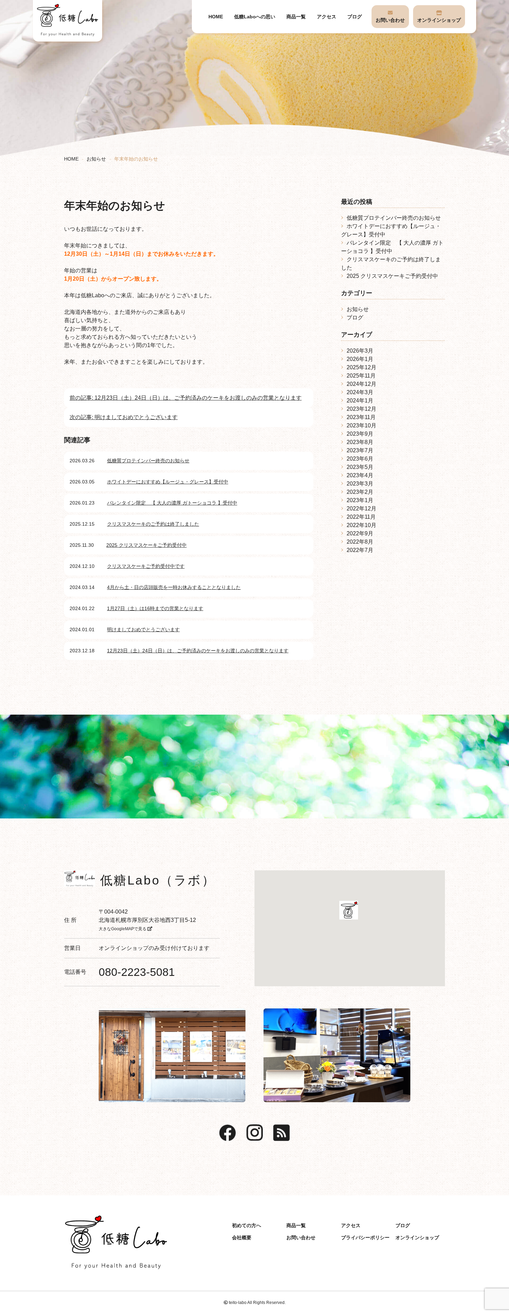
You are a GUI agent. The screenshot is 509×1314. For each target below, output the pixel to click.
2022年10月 (361, 525)
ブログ (354, 16)
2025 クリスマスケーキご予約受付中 (146, 545)
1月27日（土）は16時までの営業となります (155, 608)
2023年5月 (360, 467)
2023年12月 (361, 409)
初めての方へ (246, 1225)
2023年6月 (360, 459)
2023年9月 (360, 434)
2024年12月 (361, 384)
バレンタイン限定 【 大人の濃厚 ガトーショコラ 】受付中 (172, 503)
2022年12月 (361, 508)
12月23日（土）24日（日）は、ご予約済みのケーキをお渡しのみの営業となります (197, 650)
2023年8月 (360, 442)
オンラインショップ (439, 20)
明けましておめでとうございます (143, 629)
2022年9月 (360, 533)
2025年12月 (361, 367)
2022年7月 (360, 550)
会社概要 (241, 1237)
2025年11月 (361, 376)
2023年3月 (360, 484)
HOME (215, 16)
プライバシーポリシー (365, 1237)
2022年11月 (361, 517)
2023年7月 (360, 450)
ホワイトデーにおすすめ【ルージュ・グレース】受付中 (167, 481)
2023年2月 (360, 492)
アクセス (326, 16)
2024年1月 (360, 401)
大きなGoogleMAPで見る (123, 928)
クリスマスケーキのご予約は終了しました (153, 524)
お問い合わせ (390, 20)
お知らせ (96, 159)
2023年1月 (360, 500)
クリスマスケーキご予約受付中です (146, 566)
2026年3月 (360, 351)
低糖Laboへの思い (254, 16)
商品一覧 (296, 16)
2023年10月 (361, 425)
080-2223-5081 (137, 972)
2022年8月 (360, 542)
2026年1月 (360, 359)
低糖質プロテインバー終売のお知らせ (148, 460)
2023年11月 (361, 417)
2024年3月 (360, 392)
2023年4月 (360, 475)
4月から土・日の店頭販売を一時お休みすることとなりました (174, 587)
